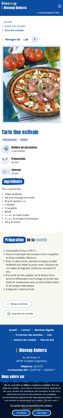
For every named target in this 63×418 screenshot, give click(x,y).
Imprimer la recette (22, 313)
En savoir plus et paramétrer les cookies (31, 405)
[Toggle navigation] (59, 7)
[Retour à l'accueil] (9, 3)
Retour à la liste (19, 304)
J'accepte (42, 413)
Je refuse (21, 413)
